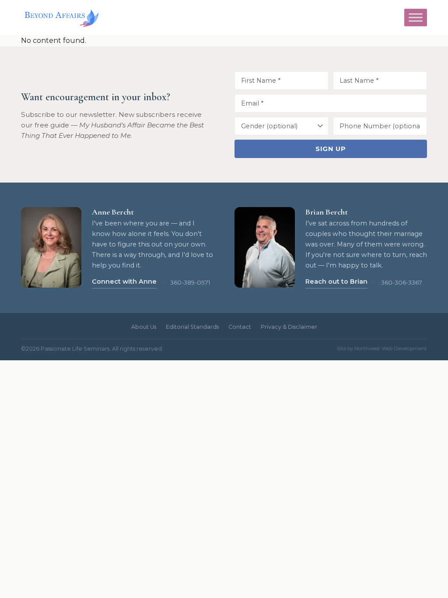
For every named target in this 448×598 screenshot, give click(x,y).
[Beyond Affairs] (59, 17)
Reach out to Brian (336, 281)
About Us (143, 327)
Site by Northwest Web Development (382, 348)
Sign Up (330, 149)
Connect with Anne (124, 281)
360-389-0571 (190, 282)
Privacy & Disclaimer (289, 327)
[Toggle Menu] (416, 18)
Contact (239, 327)
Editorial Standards (192, 327)
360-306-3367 (401, 282)
